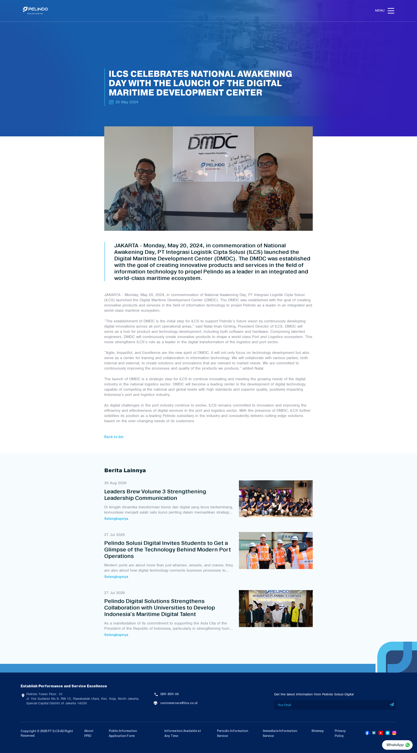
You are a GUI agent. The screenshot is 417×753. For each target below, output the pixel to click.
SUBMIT (392, 705)
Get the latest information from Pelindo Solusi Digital (314, 694)
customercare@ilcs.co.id (178, 703)
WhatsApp (395, 745)
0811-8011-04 (169, 694)
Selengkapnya (116, 518)
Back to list (114, 437)
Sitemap (317, 731)
